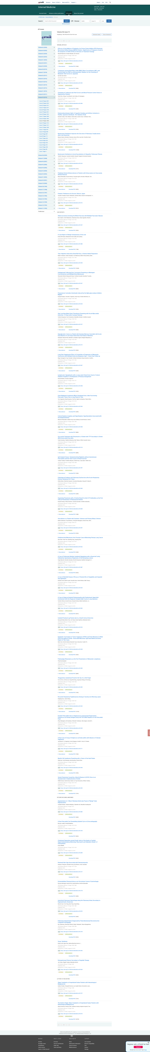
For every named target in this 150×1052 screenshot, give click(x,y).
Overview (56, 1041)
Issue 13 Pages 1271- (44, 125)
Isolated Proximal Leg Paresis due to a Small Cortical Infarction (75, 618)
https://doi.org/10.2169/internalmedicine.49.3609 (71, 508)
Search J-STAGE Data (43, 1049)
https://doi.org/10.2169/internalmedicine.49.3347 (71, 225)
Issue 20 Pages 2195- (44, 109)
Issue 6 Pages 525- (43, 140)
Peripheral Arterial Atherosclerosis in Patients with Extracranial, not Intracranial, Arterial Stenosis (80, 173)
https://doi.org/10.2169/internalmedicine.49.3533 (71, 627)
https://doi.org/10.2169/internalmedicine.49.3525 (71, 587)
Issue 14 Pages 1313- (44, 123)
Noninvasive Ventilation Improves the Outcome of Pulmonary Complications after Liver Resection (79, 134)
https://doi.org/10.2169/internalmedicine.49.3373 (71, 345)
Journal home (42, 13)
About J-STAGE (56, 2)
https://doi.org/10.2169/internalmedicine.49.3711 (71, 748)
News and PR (65, 2)
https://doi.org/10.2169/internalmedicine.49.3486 (71, 244)
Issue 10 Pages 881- (43, 131)
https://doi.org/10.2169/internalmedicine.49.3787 (71, 467)
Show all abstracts (107, 34)
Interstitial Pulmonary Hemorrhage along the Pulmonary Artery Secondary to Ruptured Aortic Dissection (79, 901)
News (70, 1041)
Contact (86, 1047)
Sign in (98, 2)
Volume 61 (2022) (42, 60)
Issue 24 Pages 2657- (44, 101)
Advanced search (66, 23)
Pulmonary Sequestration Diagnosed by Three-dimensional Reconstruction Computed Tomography (78, 921)
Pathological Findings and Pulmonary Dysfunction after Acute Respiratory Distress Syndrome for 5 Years (78, 478)
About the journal (78, 13)
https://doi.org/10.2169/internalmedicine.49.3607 (71, 365)
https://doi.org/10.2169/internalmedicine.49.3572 (71, 202)
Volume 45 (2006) (42, 164)
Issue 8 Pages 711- (43, 136)
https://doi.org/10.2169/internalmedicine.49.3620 (71, 969)
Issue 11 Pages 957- (43, 129)
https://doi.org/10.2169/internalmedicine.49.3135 (71, 447)
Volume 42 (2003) (42, 174)
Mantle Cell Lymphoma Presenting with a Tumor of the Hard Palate (76, 758)
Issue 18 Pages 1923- (44, 114)
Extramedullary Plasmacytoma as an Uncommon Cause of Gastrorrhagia (78, 881)
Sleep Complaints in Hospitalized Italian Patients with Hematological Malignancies (77, 983)
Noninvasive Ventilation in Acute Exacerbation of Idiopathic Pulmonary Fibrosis (80, 154)
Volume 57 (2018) (42, 72)
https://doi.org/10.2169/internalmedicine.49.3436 (71, 767)
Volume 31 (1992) (42, 208)
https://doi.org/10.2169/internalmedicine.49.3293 (71, 788)
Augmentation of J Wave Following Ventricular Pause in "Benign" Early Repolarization (77, 801)
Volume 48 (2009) (42, 155)
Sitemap (86, 1049)
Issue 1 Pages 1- (43, 151)
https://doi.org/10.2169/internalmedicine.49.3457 (71, 527)
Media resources (73, 1047)
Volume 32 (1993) (42, 205)
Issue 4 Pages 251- (43, 145)
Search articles (41, 1047)
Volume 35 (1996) (42, 196)
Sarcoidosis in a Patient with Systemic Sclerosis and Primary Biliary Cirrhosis (79, 518)
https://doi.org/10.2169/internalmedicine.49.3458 (71, 386)
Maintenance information (74, 1043)
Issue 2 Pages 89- (43, 149)
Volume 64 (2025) (42, 50)
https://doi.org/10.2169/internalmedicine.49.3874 (71, 911)
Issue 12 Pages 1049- (44, 127)
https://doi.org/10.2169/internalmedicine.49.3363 (71, 83)
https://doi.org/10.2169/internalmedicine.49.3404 (71, 488)
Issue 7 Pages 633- (43, 138)
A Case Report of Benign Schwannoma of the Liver (72, 234)
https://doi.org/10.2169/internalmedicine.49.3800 (71, 811)
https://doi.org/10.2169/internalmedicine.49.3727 (71, 871)
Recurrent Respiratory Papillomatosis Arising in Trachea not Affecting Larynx (79, 697)
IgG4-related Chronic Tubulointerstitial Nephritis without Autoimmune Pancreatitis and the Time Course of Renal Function (77, 457)
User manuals (88, 1041)
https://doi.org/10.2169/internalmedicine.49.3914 (71, 1013)
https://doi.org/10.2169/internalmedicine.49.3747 (71, 993)
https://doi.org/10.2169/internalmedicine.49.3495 (71, 687)
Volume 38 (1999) (42, 186)
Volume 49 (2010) (42, 97)
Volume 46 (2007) (42, 161)
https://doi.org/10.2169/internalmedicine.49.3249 (71, 649)
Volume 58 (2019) (42, 69)
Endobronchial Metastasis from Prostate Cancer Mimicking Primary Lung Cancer (80, 537)
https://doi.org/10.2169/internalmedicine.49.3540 (71, 406)
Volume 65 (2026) (42, 47)
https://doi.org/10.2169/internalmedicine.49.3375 (71, 144)
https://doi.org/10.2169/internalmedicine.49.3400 (71, 668)
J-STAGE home (41, 17)
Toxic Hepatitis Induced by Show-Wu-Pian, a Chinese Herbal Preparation (78, 253)
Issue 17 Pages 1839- (44, 116)
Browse (48, 2)
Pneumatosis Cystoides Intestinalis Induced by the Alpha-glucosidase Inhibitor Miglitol (80, 293)
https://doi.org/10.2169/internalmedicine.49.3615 (71, 61)
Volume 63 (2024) (42, 53)
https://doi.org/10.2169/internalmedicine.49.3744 (71, 931)
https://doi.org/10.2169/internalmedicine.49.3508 (71, 426)
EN (106, 2)
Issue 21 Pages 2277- (44, 107)
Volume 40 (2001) (42, 180)
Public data (56, 1045)
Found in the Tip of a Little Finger (74, 678)
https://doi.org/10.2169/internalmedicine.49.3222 (71, 163)
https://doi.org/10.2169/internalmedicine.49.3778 (71, 890)
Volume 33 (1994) (42, 202)
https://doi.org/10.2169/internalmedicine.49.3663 (71, 608)
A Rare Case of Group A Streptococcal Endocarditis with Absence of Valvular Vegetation (79, 738)
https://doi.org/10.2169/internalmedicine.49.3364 (71, 124)
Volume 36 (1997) (42, 192)
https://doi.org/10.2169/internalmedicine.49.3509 (71, 263)
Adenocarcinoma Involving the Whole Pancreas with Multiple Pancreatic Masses (80, 216)
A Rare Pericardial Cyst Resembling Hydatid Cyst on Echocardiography (77, 821)
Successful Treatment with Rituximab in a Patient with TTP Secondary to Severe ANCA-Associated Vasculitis (80, 437)
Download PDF (72, 66)
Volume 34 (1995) (42, 199)
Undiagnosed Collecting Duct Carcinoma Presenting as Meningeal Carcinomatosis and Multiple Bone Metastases (76, 273)
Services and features (58, 1043)
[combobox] (85, 21)
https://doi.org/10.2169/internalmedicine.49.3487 (71, 567)
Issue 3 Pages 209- (43, 147)
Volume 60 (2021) (42, 63)
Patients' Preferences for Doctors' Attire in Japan (71, 193)
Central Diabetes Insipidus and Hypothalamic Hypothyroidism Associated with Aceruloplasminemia (79, 416)
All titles (40, 1041)
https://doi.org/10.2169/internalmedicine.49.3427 (71, 283)
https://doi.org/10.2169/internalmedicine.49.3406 (71, 103)
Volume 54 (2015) (42, 81)
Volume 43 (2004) (42, 171)
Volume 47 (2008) (42, 158)
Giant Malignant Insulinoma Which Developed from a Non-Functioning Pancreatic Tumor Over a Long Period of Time (77, 396)
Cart (103, 2)
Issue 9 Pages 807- (43, 134)
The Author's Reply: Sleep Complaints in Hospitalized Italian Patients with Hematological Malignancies (78, 1003)
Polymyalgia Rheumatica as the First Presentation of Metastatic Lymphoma (79, 659)
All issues (68, 13)
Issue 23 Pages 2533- (44, 103)
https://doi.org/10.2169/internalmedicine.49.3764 (71, 830)
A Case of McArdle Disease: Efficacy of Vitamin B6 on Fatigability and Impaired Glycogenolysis (80, 577)
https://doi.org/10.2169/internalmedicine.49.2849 (71, 852)
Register (138, 1047)
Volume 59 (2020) (42, 66)
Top (71, 1036)
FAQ (85, 1045)
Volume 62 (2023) (42, 56)
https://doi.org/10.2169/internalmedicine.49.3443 (71, 706)
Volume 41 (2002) (42, 177)
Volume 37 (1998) (42, 189)
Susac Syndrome (62, 941)
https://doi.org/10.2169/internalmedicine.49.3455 (71, 950)
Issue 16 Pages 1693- (44, 118)
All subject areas (42, 1043)
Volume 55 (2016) (42, 78)
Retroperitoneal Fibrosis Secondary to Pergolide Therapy (73, 960)
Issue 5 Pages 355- (43, 142)
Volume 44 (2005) (42, 167)
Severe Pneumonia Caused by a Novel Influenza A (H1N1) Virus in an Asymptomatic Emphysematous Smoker (77, 778)
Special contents (73, 1045)
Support (73, 2)
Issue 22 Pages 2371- (44, 105)
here (146, 1050)
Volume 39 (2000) (42, 183)
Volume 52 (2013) (42, 88)
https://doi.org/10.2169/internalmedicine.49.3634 (71, 304)
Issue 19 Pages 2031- (44, 112)
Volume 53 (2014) (42, 85)
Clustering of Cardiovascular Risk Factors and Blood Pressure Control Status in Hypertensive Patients (80, 93)
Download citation (97, 34)
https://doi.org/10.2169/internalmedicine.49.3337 (71, 324)
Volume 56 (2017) (42, 75)
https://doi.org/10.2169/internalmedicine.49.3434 (71, 184)
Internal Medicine (49, 17)
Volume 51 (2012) (42, 91)
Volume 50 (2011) (42, 94)
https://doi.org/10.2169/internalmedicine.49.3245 (71, 728)
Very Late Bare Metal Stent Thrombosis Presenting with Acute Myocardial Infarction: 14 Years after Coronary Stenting (78, 314)
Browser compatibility (89, 1043)
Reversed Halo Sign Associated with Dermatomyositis (73, 862)
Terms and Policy (57, 1047)
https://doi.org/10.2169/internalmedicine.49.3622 (71, 546)
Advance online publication (56, 13)
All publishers (41, 1045)
